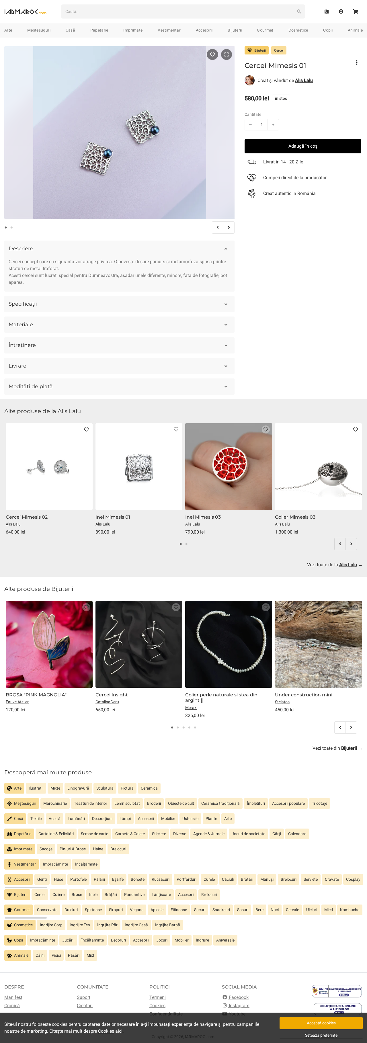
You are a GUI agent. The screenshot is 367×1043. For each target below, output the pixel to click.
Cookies (157, 1005)
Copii (328, 30)
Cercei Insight (111, 695)
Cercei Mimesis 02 (27, 517)
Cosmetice (298, 30)
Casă (70, 30)
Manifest (13, 997)
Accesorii (204, 30)
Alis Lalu (13, 524)
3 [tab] (183, 727)
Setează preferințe (321, 1035)
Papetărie (99, 30)
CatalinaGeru (107, 702)
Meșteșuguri (38, 30)
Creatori (85, 1005)
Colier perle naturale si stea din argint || (221, 697)
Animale (355, 30)
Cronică (12, 1005)
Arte (8, 30)
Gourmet (265, 30)
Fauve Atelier (17, 702)
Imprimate (132, 30)
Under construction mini (303, 695)
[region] (183, 790)
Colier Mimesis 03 (295, 517)
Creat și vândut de (285, 80)
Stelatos (282, 702)
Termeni (157, 997)
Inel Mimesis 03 (203, 517)
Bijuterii (235, 30)
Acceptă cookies (321, 1023)
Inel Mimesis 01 (112, 517)
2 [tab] (11, 227)
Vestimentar (169, 30)
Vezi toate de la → (335, 564)
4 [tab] (189, 727)
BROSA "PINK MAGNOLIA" (36, 695)
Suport (83, 997)
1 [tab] (5, 227)
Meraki (191, 707)
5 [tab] (195, 727)
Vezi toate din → (338, 748)
